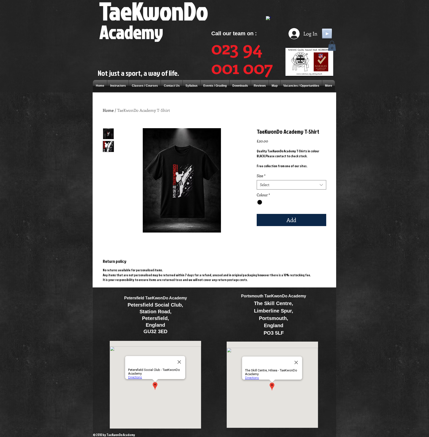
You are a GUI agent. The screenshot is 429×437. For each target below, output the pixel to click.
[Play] (327, 34)
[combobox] (291, 185)
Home (108, 110)
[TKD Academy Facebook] (268, 18)
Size (261, 175)
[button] (332, 46)
